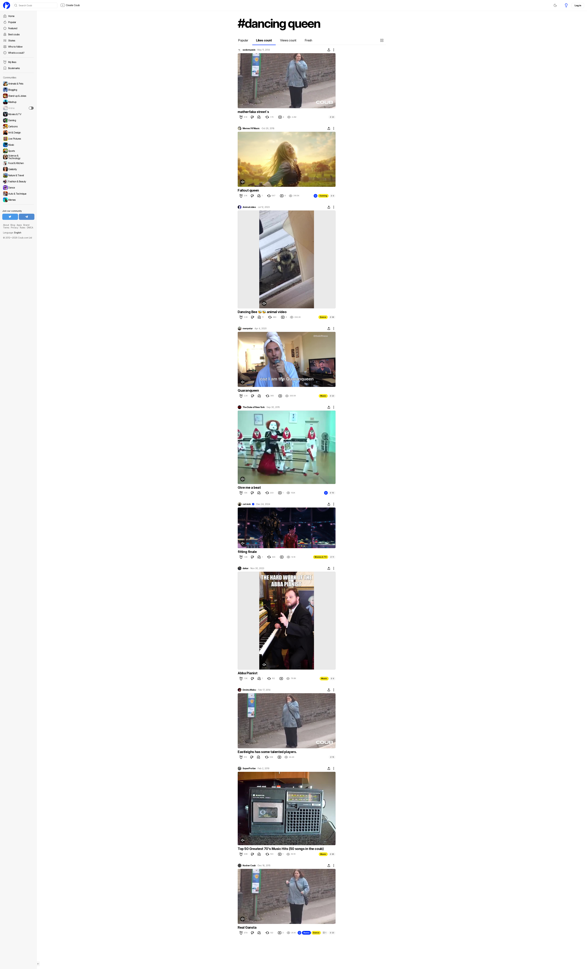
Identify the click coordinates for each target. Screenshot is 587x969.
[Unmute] (242, 181)
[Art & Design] (18, 132)
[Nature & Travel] (18, 175)
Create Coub (73, 5)
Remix (306, 933)
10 (332, 492)
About (6, 225)
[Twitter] (10, 217)
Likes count (264, 40)
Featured (12, 28)
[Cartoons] (18, 126)
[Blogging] (18, 90)
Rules (22, 227)
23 (332, 117)
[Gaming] (18, 120)
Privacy (14, 227)
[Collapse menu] (38, 964)
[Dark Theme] (555, 5)
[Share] (329, 50)
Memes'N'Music (251, 128)
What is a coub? (16, 52)
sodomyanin (249, 50)
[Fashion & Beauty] (18, 181)
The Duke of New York (254, 407)
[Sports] (18, 151)
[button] (382, 40)
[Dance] (18, 188)
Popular (12, 22)
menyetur (248, 328)
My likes (12, 62)
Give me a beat (249, 487)
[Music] (18, 145)
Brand (26, 225)
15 (332, 757)
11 (332, 557)
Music (323, 396)
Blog (13, 225)
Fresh (308, 40)
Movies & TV (321, 557)
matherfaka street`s (253, 112)
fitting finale (247, 552)
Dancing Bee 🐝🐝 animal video (262, 312)
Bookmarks (14, 68)
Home (11, 16)
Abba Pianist (247, 673)
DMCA (30, 227)
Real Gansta (247, 927)
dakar (245, 568)
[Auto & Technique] (18, 194)
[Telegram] (27, 217)
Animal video (249, 207)
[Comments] (259, 117)
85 (332, 854)
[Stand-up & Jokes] (18, 96)
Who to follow (15, 46)
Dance (323, 317)
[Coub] (6, 5)
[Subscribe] (31, 108)
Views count (288, 40)
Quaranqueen (248, 390)
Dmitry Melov (249, 690)
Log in (578, 5)
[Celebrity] (18, 169)
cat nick (247, 504)
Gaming (323, 196)
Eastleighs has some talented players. (267, 752)
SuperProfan (249, 768)
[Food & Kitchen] (18, 163)
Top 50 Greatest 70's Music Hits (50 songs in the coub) (281, 849)
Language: (12, 232)
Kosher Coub (249, 865)
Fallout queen (248, 190)
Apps (19, 225)
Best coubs (14, 34)
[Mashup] (18, 102)
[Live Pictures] (18, 139)
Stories (11, 40)
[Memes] (18, 200)
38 (332, 317)
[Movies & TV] (18, 114)
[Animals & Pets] (18, 84)
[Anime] (18, 108)
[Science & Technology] (18, 157)
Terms (6, 227)
